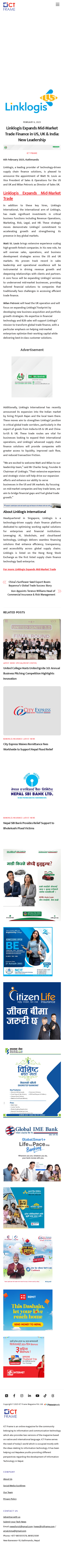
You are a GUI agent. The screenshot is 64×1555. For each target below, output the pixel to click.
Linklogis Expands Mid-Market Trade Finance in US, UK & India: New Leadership (32, 134)
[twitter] (6, 1395)
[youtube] (37, 1395)
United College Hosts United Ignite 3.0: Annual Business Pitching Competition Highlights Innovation (31, 673)
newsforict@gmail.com (21, 1527)
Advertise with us (11, 1517)
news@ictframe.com (44, 1527)
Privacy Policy (10, 1499)
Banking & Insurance (13, 738)
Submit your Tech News (14, 1522)
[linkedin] (29, 1395)
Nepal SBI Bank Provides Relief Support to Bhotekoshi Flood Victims (28, 825)
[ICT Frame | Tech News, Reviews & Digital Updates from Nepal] (9, 9)
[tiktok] (45, 1395)
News (12, 663)
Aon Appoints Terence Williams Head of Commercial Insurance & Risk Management (31, 593)
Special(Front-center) (26, 663)
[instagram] (22, 1395)
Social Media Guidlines (14, 1486)
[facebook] (14, 1395)
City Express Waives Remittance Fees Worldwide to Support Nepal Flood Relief (28, 746)
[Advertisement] (32, 47)
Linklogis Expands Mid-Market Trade (32, 196)
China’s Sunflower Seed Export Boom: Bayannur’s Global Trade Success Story (30, 584)
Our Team (8, 1492)
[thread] (53, 1395)
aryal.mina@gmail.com (14, 1531)
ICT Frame (32, 153)
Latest (6, 663)
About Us (7, 1479)
